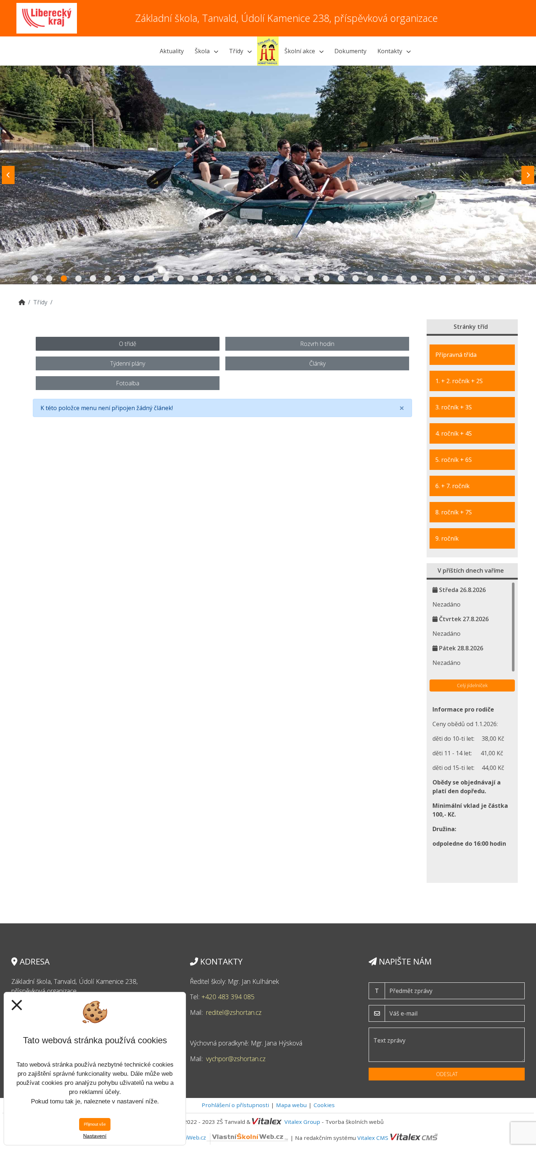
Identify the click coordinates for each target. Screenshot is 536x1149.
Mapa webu (291, 1105)
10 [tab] (166, 279)
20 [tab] (311, 279)
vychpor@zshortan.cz (235, 1058)
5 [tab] (93, 279)
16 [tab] (253, 279)
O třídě (127, 344)
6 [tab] (107, 279)
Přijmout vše (95, 1124)
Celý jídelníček (472, 685)
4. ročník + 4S (453, 433)
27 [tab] (413, 279)
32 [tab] (486, 279)
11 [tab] (180, 279)
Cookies (324, 1105)
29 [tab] (443, 279)
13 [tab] (209, 279)
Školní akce (300, 51)
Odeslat (447, 1074)
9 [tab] (151, 279)
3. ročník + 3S (453, 407)
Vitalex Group (302, 1121)
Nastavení (94, 1136)
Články (317, 363)
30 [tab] (457, 279)
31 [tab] (472, 279)
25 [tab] (384, 279)
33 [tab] (501, 279)
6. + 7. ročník (452, 486)
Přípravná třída (456, 355)
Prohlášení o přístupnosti (235, 1105)
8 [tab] (136, 279)
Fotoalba (127, 383)
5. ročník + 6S (453, 460)
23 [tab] (355, 279)
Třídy (237, 51)
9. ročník (447, 538)
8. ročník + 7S (453, 512)
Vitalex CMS (372, 1137)
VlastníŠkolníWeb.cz (180, 1137)
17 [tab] (268, 279)
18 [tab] (282, 279)
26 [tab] (399, 279)
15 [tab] (238, 279)
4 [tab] (78, 279)
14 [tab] (224, 279)
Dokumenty (350, 51)
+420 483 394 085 (228, 996)
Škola (203, 51)
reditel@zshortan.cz (233, 1012)
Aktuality (172, 51)
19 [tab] (297, 279)
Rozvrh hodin (317, 344)
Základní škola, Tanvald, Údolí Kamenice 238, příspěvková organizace (286, 18)
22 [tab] (341, 279)
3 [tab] (63, 279)
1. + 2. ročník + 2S (459, 381)
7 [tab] (122, 279)
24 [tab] (370, 279)
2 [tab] (49, 279)
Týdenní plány (127, 363)
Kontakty (390, 51)
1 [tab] (34, 279)
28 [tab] (428, 279)
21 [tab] (326, 279)
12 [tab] (195, 279)
